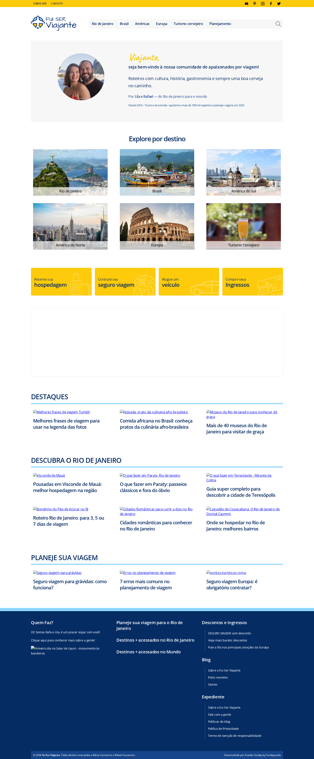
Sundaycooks (273, 755)
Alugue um (170, 282)
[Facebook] (271, 3)
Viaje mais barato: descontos (227, 640)
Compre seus (237, 282)
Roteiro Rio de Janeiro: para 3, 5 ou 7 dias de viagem (68, 520)
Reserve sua (50, 282)
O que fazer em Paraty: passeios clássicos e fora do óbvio (153, 487)
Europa (161, 23)
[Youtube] (246, 3)
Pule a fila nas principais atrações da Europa (238, 647)
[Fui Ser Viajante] (53, 24)
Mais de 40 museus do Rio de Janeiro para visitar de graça (236, 428)
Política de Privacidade (223, 729)
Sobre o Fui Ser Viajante (224, 670)
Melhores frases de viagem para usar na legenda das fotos (66, 423)
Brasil (124, 23)
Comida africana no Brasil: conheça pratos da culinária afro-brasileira (156, 423)
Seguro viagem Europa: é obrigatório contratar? (231, 584)
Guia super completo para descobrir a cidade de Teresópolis (240, 491)
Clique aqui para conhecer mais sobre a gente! (63, 640)
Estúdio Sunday (253, 755)
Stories (212, 684)
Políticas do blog (219, 722)
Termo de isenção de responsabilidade (234, 736)
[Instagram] (263, 3)
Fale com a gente (219, 714)
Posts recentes (218, 677)
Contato (57, 3)
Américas (142, 23)
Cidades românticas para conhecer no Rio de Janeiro (156, 525)
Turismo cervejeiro (188, 23)
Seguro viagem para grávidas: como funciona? (70, 584)
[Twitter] (279, 3)
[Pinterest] (255, 3)
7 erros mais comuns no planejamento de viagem (146, 584)
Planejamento (220, 23)
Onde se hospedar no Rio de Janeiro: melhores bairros (235, 525)
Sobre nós (40, 3)
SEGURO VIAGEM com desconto (229, 633)
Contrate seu (116, 282)
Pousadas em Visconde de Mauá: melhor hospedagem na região (67, 487)
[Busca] (278, 24)
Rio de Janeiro (102, 23)
